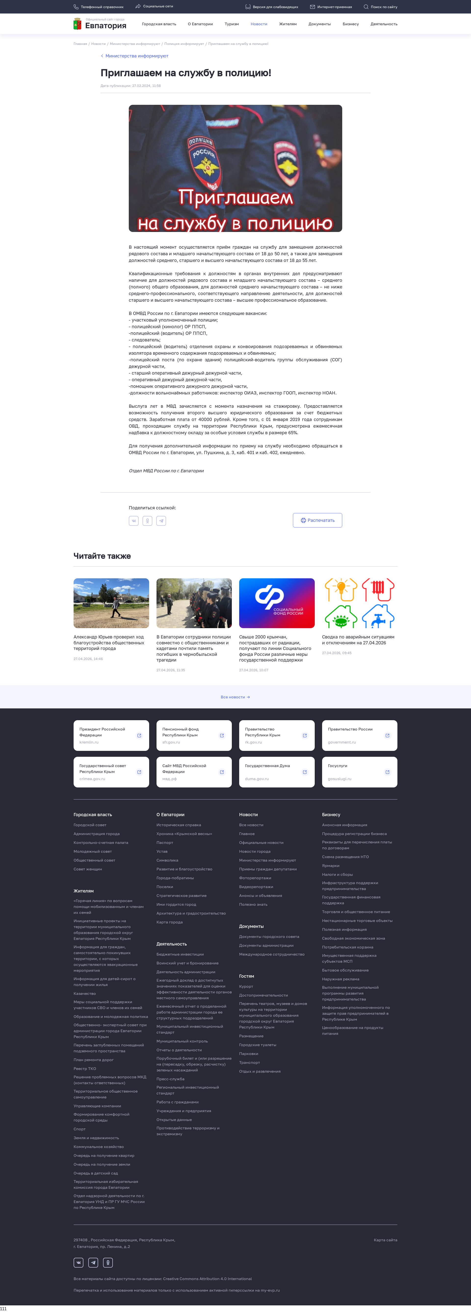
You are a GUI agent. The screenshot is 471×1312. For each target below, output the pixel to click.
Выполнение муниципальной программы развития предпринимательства (350, 993)
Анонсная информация (344, 824)
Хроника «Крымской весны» (184, 833)
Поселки (165, 886)
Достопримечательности (263, 995)
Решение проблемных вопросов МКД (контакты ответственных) (110, 1079)
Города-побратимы (175, 877)
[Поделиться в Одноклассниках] (147, 522)
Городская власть (159, 23)
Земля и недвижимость (96, 1137)
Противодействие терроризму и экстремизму (188, 1130)
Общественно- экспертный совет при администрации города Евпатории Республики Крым (110, 1030)
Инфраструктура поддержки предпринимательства (350, 885)
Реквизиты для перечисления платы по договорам (357, 844)
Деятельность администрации (186, 971)
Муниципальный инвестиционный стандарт (190, 1029)
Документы (320, 23)
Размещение (251, 1035)
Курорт (246, 986)
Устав (162, 851)
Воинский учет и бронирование (188, 962)
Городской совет (90, 824)
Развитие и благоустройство (184, 868)
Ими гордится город (176, 904)
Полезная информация (344, 929)
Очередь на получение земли (102, 1164)
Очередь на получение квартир (104, 1155)
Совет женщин (88, 868)
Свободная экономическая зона (353, 938)
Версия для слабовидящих (275, 7)
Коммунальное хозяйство (99, 1146)
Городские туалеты (257, 1044)
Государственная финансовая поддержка (351, 899)
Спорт (80, 1128)
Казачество (85, 993)
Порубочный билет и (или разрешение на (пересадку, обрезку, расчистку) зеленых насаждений (194, 1064)
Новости (259, 23)
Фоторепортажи (255, 877)
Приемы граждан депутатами (268, 868)
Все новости (233, 696)
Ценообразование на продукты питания (352, 1030)
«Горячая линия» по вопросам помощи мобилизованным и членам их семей (109, 906)
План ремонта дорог (94, 1059)
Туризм (232, 23)
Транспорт (249, 1062)
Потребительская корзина (347, 947)
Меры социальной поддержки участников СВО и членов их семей (108, 1004)
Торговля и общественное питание (356, 911)
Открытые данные (174, 1119)
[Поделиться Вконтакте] (134, 522)
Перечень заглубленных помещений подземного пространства (109, 1047)
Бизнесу (351, 23)
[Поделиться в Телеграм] (161, 522)
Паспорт (165, 842)
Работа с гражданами (178, 1101)
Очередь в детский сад (96, 1173)
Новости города (255, 851)
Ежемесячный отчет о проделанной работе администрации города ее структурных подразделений (191, 1012)
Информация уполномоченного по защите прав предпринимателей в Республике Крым (356, 1013)
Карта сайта (385, 1239)
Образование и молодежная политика (111, 1016)
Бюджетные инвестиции (180, 954)
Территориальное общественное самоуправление (106, 1094)
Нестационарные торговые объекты (357, 920)
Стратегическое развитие (182, 895)
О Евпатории (200, 23)
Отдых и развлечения (260, 1071)
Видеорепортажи (256, 886)
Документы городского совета (269, 936)
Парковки (248, 1053)
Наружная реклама (340, 978)
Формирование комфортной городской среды (102, 1117)
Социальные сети (158, 6)
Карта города (170, 922)
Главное (247, 833)
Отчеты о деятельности (179, 1049)
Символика (167, 860)
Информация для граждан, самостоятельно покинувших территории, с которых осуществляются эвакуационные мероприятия (106, 958)
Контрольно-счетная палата (101, 842)
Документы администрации (266, 945)
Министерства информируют (137, 55)
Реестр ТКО (85, 1068)
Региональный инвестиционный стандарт (188, 1090)
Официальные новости (261, 842)
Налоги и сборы (337, 874)
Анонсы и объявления (260, 895)
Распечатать (321, 520)
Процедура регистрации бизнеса (354, 833)
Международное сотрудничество (272, 954)
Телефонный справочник (102, 7)
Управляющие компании (97, 1105)
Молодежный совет (93, 851)
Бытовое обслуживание (345, 970)
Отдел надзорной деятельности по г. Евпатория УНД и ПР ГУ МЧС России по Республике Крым (109, 1201)
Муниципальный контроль (182, 1041)
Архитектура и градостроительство (191, 913)
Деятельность (384, 23)
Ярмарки (331, 865)
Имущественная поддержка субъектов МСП (349, 958)
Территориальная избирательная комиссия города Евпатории (106, 1184)
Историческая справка (179, 824)
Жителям (288, 23)
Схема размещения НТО (345, 856)
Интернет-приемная (334, 7)
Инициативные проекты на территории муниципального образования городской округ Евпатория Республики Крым (103, 929)
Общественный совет (94, 860)
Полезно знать (253, 904)
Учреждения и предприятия (184, 1110)
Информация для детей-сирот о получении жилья (105, 981)
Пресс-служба (170, 1078)
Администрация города (97, 833)
